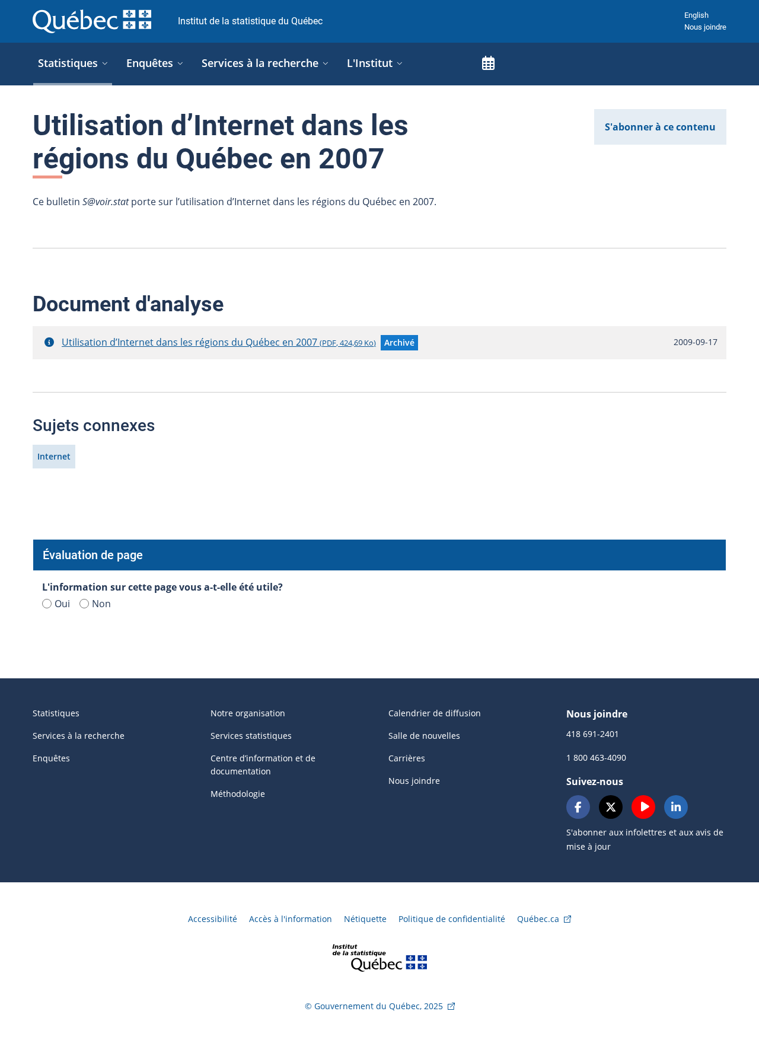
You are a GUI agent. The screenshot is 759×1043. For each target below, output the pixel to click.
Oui (62, 603)
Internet (54, 456)
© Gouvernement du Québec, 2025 (374, 1006)
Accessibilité (212, 918)
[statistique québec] (379, 956)
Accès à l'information (290, 918)
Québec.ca (538, 918)
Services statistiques (251, 735)
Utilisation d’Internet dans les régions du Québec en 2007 (219, 342)
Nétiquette (365, 918)
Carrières (406, 758)
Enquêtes (51, 758)
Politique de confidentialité (451, 918)
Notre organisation (248, 713)
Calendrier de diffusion (434, 713)
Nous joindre (705, 27)
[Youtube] (643, 807)
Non (101, 603)
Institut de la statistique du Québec (250, 21)
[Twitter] (611, 807)
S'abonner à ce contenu (660, 126)
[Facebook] (578, 807)
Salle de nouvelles (424, 735)
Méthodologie (238, 793)
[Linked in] (676, 807)
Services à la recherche (79, 735)
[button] (49, 342)
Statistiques (56, 713)
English (696, 15)
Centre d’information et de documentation (263, 764)
